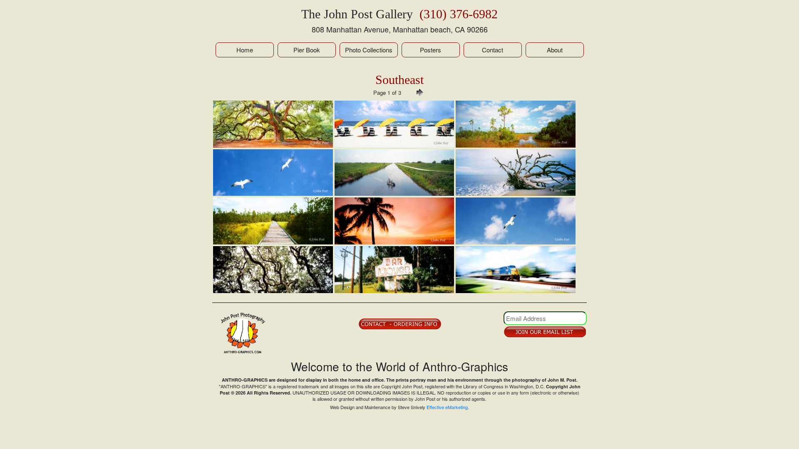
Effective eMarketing (447, 407)
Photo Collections (368, 49)
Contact (492, 49)
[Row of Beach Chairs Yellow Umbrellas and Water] (394, 124)
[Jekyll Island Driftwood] (516, 172)
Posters (430, 49)
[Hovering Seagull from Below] (516, 220)
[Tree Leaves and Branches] (273, 269)
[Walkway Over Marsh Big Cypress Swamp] (273, 220)
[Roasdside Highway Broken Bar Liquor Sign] (394, 269)
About (555, 49)
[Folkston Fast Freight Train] (516, 269)
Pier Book (306, 49)
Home (244, 49)
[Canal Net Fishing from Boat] (394, 172)
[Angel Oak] (273, 124)
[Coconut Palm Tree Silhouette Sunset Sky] (394, 220)
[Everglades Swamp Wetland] (516, 124)
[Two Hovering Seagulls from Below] (273, 172)
